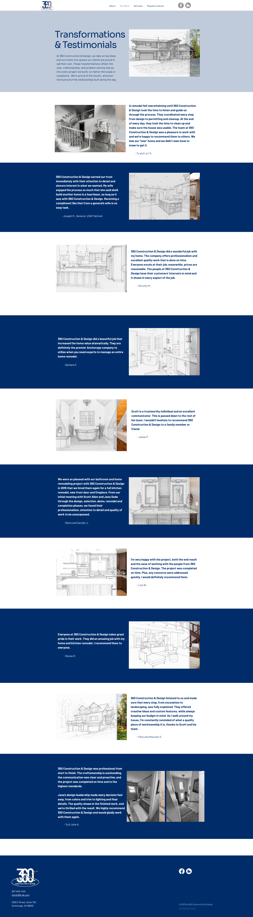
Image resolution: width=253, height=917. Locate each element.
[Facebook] (181, 5)
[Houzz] (188, 5)
